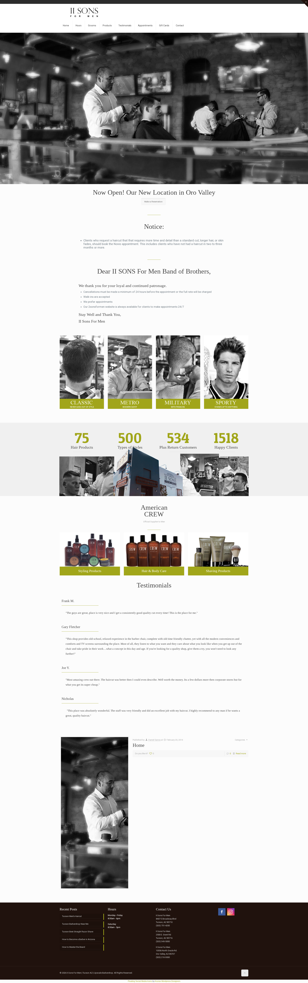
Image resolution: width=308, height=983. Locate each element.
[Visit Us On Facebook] (221, 915)
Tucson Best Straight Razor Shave (77, 931)
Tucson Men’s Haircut (72, 916)
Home (138, 745)
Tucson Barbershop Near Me (75, 924)
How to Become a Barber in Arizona (78, 939)
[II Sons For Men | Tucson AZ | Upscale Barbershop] (81, 11)
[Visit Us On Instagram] (230, 915)
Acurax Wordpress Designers (167, 981)
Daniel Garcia (154, 740)
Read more (241, 753)
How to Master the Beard (73, 947)
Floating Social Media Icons (140, 981)
